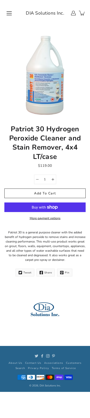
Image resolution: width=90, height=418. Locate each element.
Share (48, 272)
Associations (53, 363)
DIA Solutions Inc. (45, 13)
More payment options (45, 218)
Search (20, 368)
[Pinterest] (53, 356)
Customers (74, 363)
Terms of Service (64, 368)
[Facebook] (42, 356)
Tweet (27, 272)
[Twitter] (36, 356)
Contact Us (33, 363)
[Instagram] (48, 356)
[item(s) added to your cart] (82, 13)
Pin (67, 272)
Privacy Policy (38, 368)
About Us (15, 363)
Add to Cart (45, 193)
